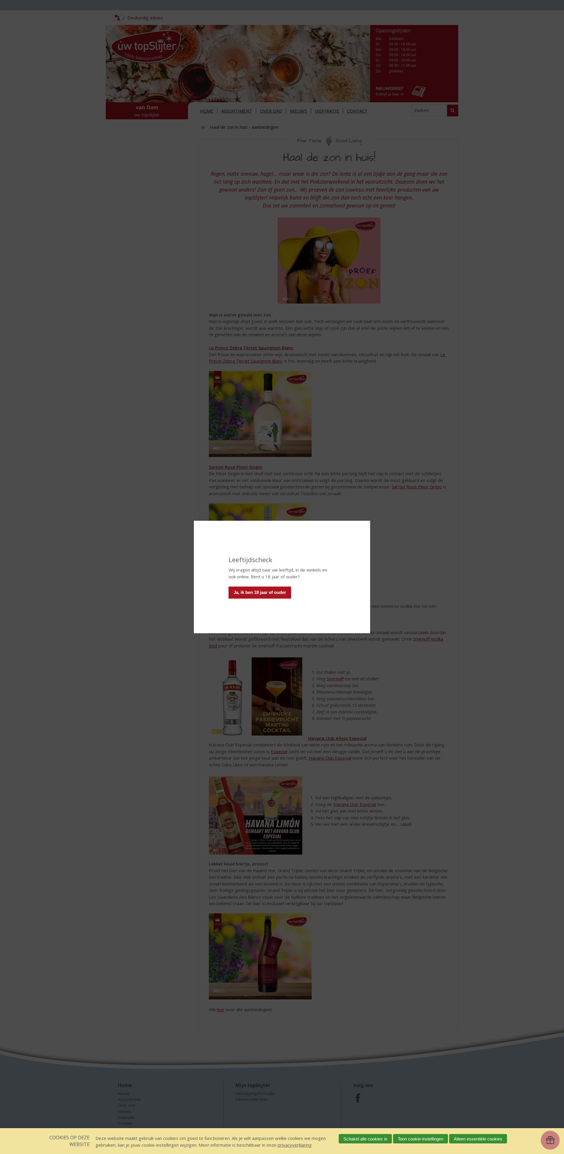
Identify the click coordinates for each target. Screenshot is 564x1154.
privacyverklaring (295, 1145)
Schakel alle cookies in (365, 1138)
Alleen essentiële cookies (478, 1138)
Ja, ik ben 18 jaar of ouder (260, 592)
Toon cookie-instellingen (420, 1138)
